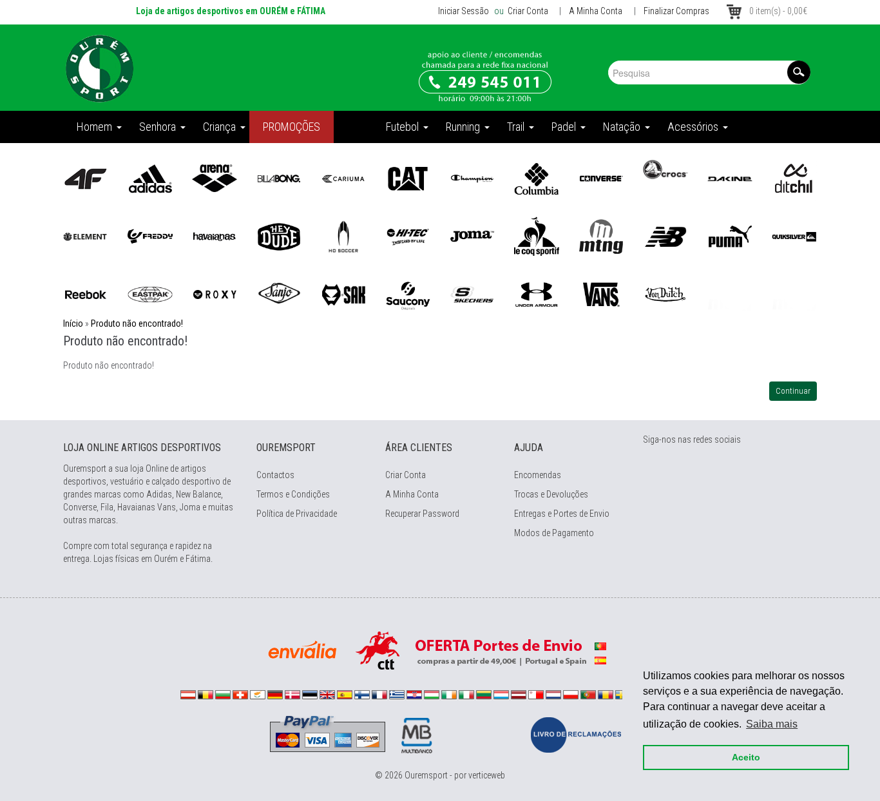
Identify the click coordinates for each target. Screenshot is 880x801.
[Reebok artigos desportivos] (85, 294)
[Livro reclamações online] (576, 734)
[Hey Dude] (279, 236)
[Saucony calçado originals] (407, 294)
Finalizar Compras (676, 11)
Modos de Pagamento (554, 533)
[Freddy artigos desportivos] (150, 236)
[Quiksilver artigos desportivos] (794, 236)
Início (73, 323)
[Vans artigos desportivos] (601, 294)
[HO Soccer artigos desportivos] (343, 236)
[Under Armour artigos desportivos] (536, 294)
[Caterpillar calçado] (407, 178)
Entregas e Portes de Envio (561, 513)
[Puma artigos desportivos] (729, 236)
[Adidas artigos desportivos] (150, 178)
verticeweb (486, 775)
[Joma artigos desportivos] (472, 236)
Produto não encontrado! (137, 323)
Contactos (275, 475)
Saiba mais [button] (772, 724)
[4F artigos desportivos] (85, 178)
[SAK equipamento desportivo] (343, 294)
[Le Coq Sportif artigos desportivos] (536, 236)
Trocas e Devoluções (551, 494)
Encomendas (537, 475)
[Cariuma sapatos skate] (343, 178)
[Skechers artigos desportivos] (472, 294)
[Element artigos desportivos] (85, 236)
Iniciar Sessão (463, 11)
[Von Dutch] (665, 294)
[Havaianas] (214, 236)
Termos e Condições (293, 494)
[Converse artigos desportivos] (601, 178)
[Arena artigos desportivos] (214, 178)
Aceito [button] (746, 757)
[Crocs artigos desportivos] (665, 169)
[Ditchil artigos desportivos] (794, 178)
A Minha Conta (595, 11)
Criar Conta (527, 11)
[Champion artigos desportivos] (472, 178)
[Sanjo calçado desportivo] (279, 294)
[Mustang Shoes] (601, 236)
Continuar (793, 391)
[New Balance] (665, 236)
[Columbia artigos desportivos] (536, 178)
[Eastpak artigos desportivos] (150, 294)
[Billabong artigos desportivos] (279, 178)
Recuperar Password (422, 513)
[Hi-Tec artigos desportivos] (407, 236)
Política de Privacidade (296, 513)
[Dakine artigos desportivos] (729, 178)
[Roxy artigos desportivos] (214, 294)
